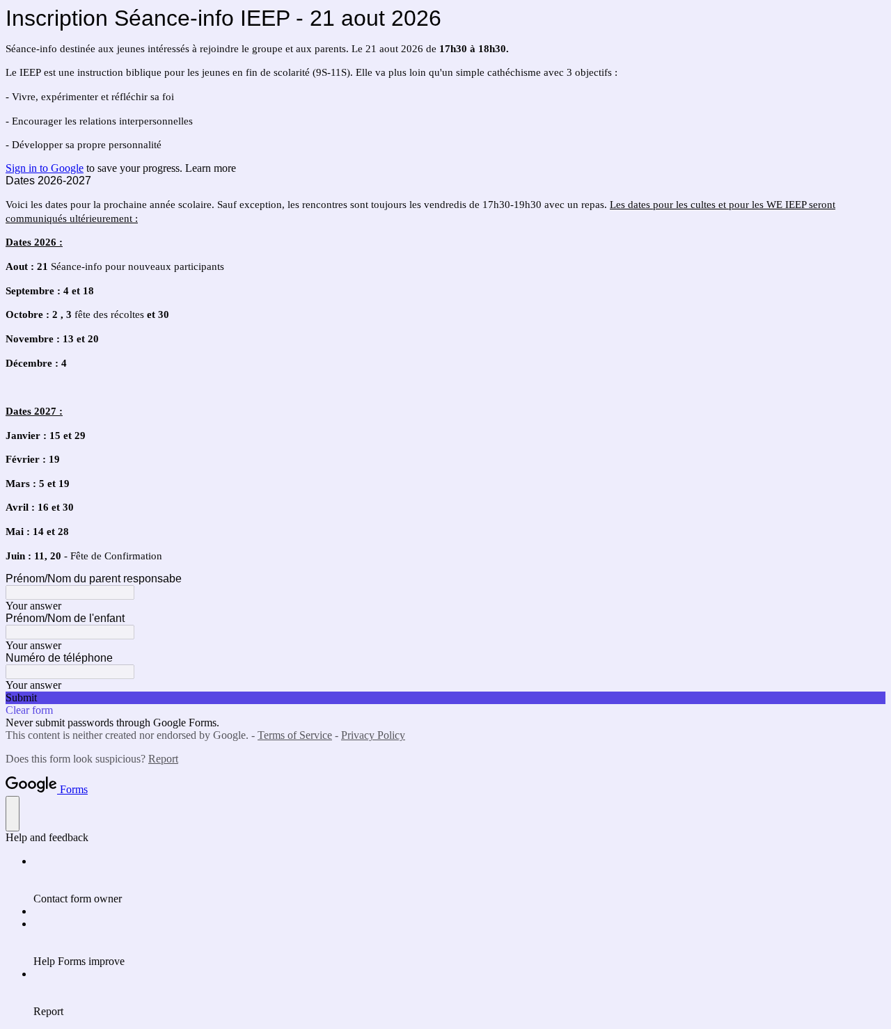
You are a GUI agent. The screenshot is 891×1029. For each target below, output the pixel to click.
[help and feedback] (12, 813)
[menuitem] (459, 880)
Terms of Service (295, 735)
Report (163, 759)
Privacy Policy (373, 735)
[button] (445, 698)
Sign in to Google (45, 168)
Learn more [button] (210, 168)
